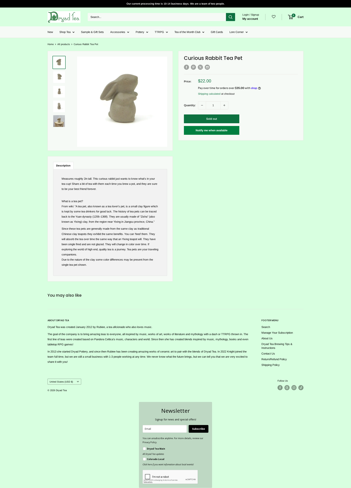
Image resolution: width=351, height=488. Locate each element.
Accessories (117, 32)
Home (51, 44)
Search (265, 327)
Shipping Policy (270, 364)
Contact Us (268, 353)
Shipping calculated (209, 93)
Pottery (140, 32)
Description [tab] (63, 165)
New (50, 32)
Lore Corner (236, 32)
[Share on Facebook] (186, 67)
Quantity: (190, 105)
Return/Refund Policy (274, 359)
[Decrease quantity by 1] (202, 105)
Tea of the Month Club (187, 32)
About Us (267, 338)
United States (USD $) (61, 381)
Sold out (211, 118)
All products (63, 44)
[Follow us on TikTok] (300, 387)
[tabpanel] (110, 222)
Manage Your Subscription (277, 332)
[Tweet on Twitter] (200, 67)
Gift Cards (217, 32)
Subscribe (198, 429)
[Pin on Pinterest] (193, 67)
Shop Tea (65, 32)
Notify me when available (211, 130)
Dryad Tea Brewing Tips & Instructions (276, 345)
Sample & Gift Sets (92, 32)
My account (250, 18)
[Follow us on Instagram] (294, 387)
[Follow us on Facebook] (280, 387)
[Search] (230, 17)
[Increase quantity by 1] (224, 105)
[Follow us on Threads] (287, 387)
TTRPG (159, 32)
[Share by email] (207, 67)
